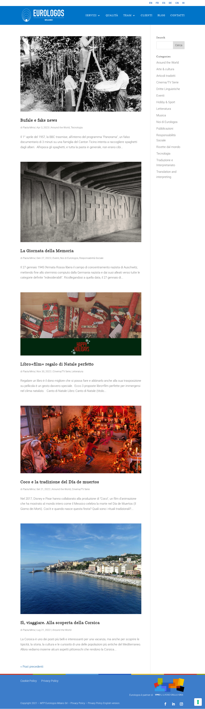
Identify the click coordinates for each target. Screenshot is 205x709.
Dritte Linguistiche (168, 89)
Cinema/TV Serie (62, 371)
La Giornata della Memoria (47, 251)
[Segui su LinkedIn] (173, 704)
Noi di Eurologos (69, 258)
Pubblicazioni (164, 128)
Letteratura (77, 371)
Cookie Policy (28, 680)
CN (177, 3)
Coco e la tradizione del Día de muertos (59, 482)
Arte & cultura (165, 69)
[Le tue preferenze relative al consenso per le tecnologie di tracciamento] (198, 702)
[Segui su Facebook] (165, 704)
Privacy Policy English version (104, 703)
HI (183, 3)
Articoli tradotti (165, 76)
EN (150, 3)
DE (170, 3)
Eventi (56, 258)
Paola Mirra (29, 127)
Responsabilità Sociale (91, 258)
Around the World (60, 127)
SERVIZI (90, 15)
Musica (161, 115)
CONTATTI (177, 15)
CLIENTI (146, 15)
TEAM (127, 15)
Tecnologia (76, 127)
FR (157, 3)
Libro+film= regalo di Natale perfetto (57, 364)
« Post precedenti (31, 666)
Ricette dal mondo (168, 147)
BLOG (161, 15)
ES (163, 3)
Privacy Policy (49, 680)
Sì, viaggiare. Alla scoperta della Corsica (60, 623)
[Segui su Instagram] (181, 704)
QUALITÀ (112, 15)
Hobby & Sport (165, 102)
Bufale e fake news (38, 120)
